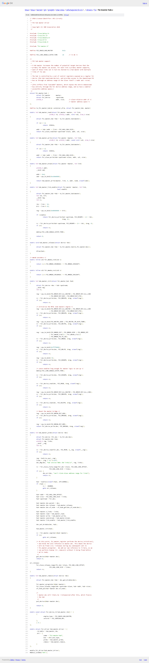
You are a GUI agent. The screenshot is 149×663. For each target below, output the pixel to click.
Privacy (17, 660)
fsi (95, 10)
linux (27, 10)
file (66, 15)
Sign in (145, 3)
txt (140, 660)
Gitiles (12, 660)
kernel (39, 10)
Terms (23, 660)
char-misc (60, 10)
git (45, 10)
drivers (89, 10)
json (145, 660)
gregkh (51, 10)
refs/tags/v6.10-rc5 (74, 10)
